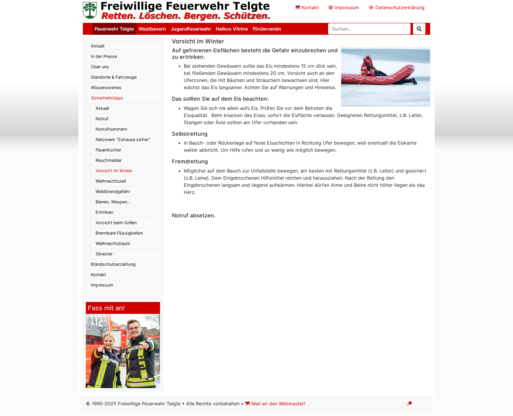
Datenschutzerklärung (399, 7)
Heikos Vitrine (232, 29)
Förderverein (267, 29)
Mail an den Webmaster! (277, 403)
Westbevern (152, 29)
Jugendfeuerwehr (191, 29)
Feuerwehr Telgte (114, 29)
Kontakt (309, 7)
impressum (346, 7)
